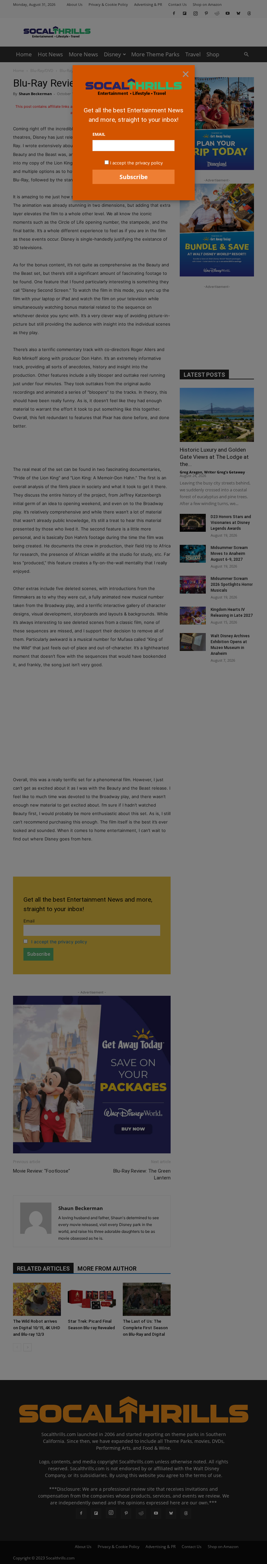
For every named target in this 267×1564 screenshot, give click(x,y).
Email (98, 134)
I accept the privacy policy (136, 162)
